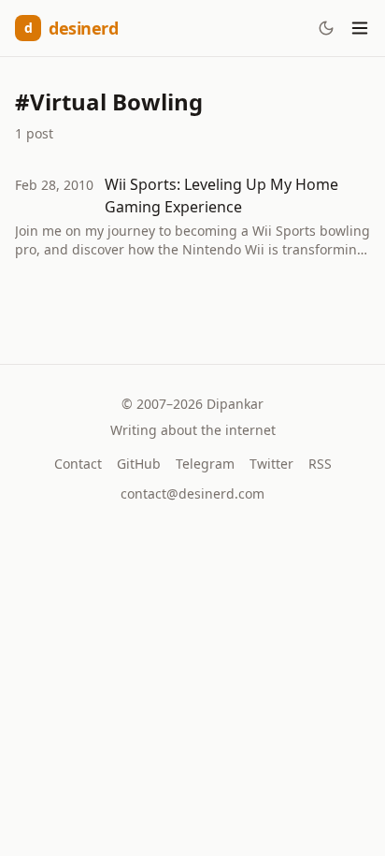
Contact (78, 463)
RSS (320, 463)
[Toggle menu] (359, 28)
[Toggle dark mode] (326, 28)
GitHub (139, 463)
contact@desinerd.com (192, 493)
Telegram (205, 463)
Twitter (271, 463)
